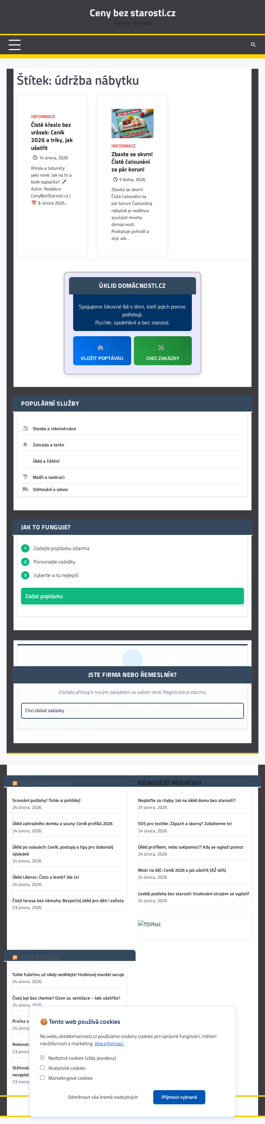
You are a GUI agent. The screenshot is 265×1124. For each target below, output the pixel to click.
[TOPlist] (195, 925)
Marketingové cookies (70, 1078)
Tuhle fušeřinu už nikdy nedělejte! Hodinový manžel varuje (68, 974)
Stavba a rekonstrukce (54, 428)
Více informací (109, 1043)
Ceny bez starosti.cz (133, 12)
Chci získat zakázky (44, 710)
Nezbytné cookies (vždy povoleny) (81, 1057)
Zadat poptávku (44, 596)
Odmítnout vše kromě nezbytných (103, 1097)
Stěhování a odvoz (50, 489)
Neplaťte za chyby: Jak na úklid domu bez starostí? (187, 800)
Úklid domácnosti (44, 783)
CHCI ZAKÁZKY (162, 358)
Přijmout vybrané (179, 1097)
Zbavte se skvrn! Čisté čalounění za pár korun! (132, 162)
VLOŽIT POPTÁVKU (102, 358)
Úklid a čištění (46, 460)
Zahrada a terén (48, 444)
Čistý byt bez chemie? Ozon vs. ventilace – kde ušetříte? (66, 997)
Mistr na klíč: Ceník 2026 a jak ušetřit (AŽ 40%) (182, 870)
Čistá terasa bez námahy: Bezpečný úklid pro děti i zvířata (68, 900)
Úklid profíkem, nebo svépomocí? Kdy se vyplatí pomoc (191, 846)
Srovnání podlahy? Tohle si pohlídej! (46, 800)
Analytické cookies (66, 1067)
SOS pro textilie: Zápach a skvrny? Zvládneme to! (185, 823)
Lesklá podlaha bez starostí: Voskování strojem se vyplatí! (193, 893)
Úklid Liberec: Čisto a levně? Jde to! (45, 876)
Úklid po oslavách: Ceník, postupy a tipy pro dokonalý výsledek (62, 850)
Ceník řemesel (38, 957)
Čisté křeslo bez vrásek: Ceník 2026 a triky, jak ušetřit (52, 136)
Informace (43, 116)
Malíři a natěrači (49, 477)
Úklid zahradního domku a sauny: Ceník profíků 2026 (62, 823)
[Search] (253, 45)
